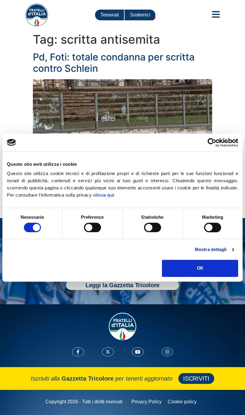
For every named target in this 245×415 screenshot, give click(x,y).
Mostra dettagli (211, 249)
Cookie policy (182, 401)
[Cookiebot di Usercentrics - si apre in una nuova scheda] (212, 142)
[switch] (92, 227)
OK (200, 268)
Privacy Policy (146, 401)
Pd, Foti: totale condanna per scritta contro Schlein (114, 62)
